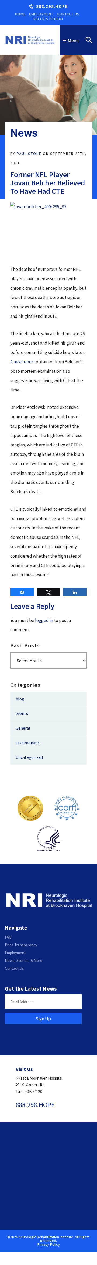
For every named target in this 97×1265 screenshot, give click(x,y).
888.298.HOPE (52, 6)
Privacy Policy (48, 1244)
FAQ (8, 937)
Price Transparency (21, 944)
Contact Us (68, 14)
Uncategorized (29, 757)
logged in (44, 620)
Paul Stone (29, 153)
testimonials (28, 742)
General (23, 728)
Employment (41, 14)
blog (20, 698)
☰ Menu (70, 41)
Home (20, 14)
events (22, 713)
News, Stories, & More (23, 960)
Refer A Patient (48, 18)
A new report (22, 362)
